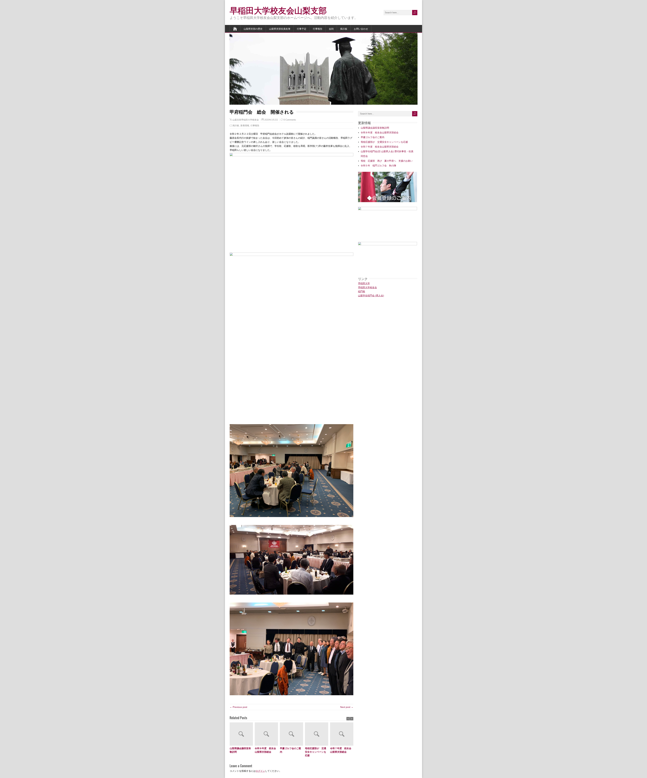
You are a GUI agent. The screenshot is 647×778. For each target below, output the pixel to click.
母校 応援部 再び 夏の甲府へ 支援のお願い (387, 160)
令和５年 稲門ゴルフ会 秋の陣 (378, 165)
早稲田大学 (364, 283)
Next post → (346, 707)
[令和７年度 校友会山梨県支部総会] (342, 734)
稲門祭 (361, 291)
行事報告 (317, 28)
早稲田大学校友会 (367, 287)
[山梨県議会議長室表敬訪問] (242, 734)
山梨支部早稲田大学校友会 (246, 120)
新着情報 (244, 125)
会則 (331, 28)
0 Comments (290, 120)
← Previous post (238, 707)
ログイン (260, 771)
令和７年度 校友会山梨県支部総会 (340, 749)
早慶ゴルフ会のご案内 (290, 749)
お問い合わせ (361, 28)
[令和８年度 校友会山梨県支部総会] (267, 734)
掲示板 (343, 28)
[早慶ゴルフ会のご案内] (292, 734)
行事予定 (301, 28)
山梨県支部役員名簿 (279, 28)
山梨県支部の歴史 (253, 28)
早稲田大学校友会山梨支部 (278, 10)
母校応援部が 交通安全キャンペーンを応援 (315, 751)
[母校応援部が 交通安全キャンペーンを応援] (317, 734)
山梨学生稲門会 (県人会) (371, 295)
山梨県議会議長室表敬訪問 (240, 749)
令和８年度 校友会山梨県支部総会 (265, 749)
